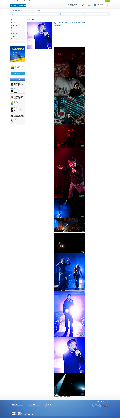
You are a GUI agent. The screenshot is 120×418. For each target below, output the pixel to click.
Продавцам (31, 406)
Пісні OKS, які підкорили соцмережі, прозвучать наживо (18, 91)
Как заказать (12, 0)
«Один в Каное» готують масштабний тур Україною (19, 103)
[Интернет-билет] (18, 5)
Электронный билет (28, 0)
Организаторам (32, 404)
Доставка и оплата (15, 401)
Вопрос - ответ (48, 401)
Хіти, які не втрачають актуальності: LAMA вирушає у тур (18, 121)
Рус (107, 5)
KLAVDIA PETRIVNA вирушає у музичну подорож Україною (19, 116)
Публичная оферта (32, 401)
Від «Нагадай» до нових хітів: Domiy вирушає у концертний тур (18, 97)
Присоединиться (17, 73)
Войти (107, 1)
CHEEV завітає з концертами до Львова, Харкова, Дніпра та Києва (19, 84)
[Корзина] (95, 5)
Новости (18, 79)
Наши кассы (19, 0)
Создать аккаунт (100, 1)
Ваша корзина (100, 4)
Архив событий (48, 404)
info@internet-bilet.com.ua (102, 401)
